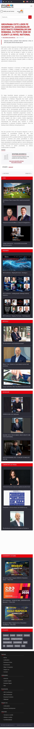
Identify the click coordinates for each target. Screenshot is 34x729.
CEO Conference (8, 701)
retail (23, 654)
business (6, 644)
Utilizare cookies (8, 726)
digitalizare (10, 654)
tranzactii (26, 644)
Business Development (9, 717)
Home (5, 666)
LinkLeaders (7, 714)
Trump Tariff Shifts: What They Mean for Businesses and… (17, 367)
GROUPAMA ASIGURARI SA (9, 37)
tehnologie (6, 647)
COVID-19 (19, 644)
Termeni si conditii (8, 723)
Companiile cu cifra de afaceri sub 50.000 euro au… (15, 492)
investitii (13, 644)
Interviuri (6, 687)
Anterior (6, 173)
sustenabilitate (17, 651)
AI (4, 654)
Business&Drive (7, 651)
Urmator (28, 173)
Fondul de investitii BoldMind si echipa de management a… (17, 200)
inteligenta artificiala (17, 647)
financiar (17, 654)
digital (25, 651)
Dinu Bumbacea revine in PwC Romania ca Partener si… (16, 512)
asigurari (11, 167)
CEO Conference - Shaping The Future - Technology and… (17, 295)
